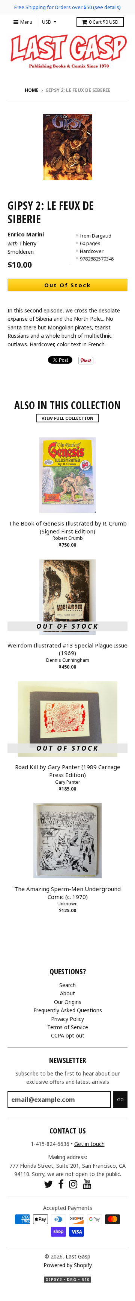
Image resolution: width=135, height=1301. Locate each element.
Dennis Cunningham (67, 660)
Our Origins (67, 1001)
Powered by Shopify (68, 1265)
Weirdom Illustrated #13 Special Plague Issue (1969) (68, 649)
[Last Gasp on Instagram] (73, 1184)
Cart (103, 22)
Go (120, 1099)
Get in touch (89, 1143)
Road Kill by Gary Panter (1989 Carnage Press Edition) (67, 770)
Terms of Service (67, 1027)
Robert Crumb (67, 538)
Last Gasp (78, 1256)
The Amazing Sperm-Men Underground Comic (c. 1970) (67, 892)
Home (32, 90)
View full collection (67, 418)
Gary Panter (67, 782)
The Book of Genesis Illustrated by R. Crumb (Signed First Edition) (68, 527)
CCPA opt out (67, 1035)
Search (67, 985)
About (67, 993)
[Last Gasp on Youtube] (87, 1184)
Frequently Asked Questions (67, 1010)
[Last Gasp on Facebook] (61, 1184)
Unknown (67, 903)
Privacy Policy (67, 1018)
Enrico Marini (26, 234)
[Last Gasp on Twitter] (48, 1184)
